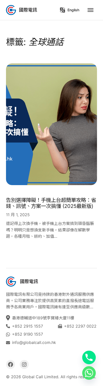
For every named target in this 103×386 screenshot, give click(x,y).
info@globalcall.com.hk (34, 342)
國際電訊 (28, 10)
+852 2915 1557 (27, 326)
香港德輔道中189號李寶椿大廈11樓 (44, 317)
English (73, 10)
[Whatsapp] (89, 373)
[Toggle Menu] (91, 10)
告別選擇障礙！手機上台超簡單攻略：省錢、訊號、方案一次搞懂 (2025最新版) (51, 203)
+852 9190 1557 (27, 334)
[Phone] (89, 357)
